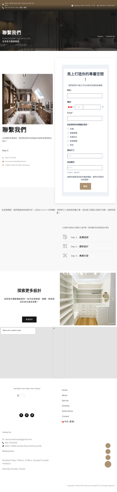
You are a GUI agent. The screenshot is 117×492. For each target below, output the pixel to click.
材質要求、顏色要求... (74, 172)
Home (64, 390)
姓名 (69, 90)
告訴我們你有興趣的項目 (77, 125)
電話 (69, 102)
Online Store (67, 411)
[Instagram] (27, 415)
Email (69, 113)
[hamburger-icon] (113, 14)
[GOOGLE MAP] (32, 415)
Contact (65, 416)
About (64, 395)
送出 (85, 186)
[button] (62, 299)
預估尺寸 (70, 150)
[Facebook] (21, 415)
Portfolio (66, 405)
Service (65, 400)
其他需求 (70, 162)
